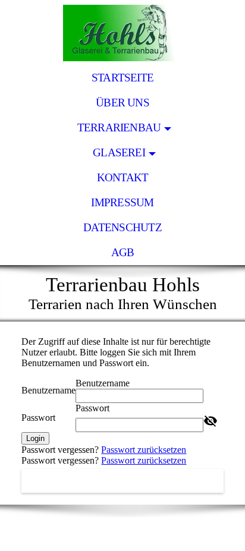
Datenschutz (122, 227)
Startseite (122, 77)
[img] (122, 32)
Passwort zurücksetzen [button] (143, 450)
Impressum (122, 202)
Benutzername (48, 390)
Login (35, 438)
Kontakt (123, 177)
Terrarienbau (119, 127)
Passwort (38, 418)
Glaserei (119, 152)
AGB (122, 252)
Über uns (122, 102)
